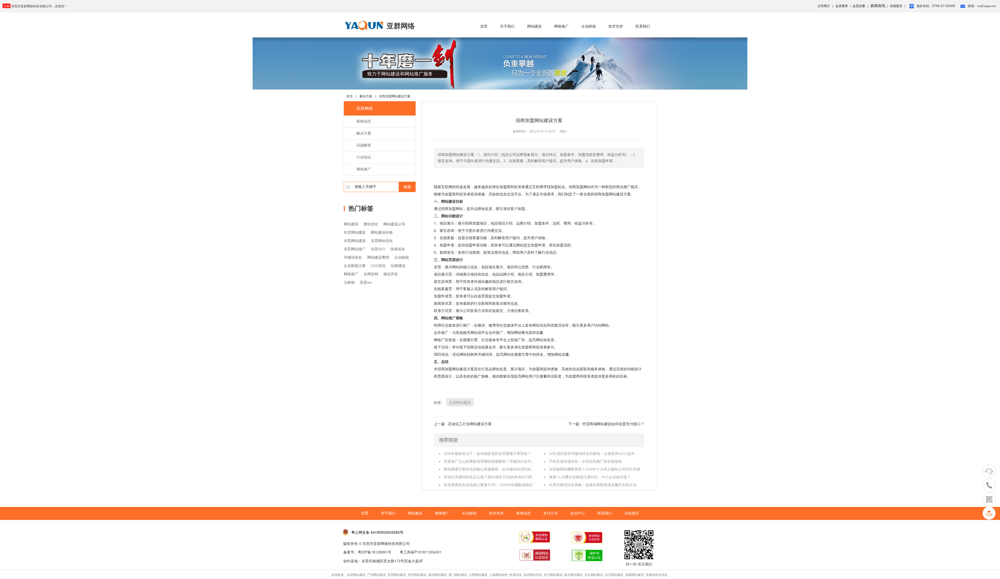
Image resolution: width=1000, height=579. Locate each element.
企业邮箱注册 (355, 266)
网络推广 (561, 26)
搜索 (407, 187)
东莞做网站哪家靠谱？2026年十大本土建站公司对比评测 (594, 469)
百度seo (366, 282)
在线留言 (631, 513)
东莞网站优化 (382, 241)
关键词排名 (353, 257)
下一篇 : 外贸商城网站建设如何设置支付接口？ (606, 424)
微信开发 (390, 274)
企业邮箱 (588, 26)
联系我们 (642, 26)
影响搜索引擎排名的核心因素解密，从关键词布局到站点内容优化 (490, 469)
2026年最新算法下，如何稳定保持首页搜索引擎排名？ (487, 454)
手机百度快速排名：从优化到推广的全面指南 (585, 461)
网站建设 (534, 26)
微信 (481, 325)
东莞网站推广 (355, 249)
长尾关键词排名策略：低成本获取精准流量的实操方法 (592, 485)
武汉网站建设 (614, 574)
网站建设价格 (382, 232)
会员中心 (577, 513)
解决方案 (366, 96)
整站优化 (371, 224)
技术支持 (615, 26)
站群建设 (398, 266)
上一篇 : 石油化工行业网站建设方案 (463, 424)
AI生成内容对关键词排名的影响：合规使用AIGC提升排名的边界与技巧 (595, 454)
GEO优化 (378, 266)
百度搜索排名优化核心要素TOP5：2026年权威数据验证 (488, 485)
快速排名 (397, 249)
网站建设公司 (394, 224)
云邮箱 (349, 282)
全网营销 (371, 274)
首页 (484, 26)
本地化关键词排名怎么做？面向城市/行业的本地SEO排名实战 (490, 477)
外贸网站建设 (355, 232)
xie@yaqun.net (986, 6)
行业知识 (364, 157)
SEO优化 (441, 354)
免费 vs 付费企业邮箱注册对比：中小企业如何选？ (590, 477)
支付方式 (550, 513)
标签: (438, 402)
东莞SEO (378, 249)
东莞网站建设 (355, 241)
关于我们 (507, 26)
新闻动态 (364, 121)
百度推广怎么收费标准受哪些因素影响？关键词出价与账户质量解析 (490, 461)
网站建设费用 (378, 257)
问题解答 (364, 145)
